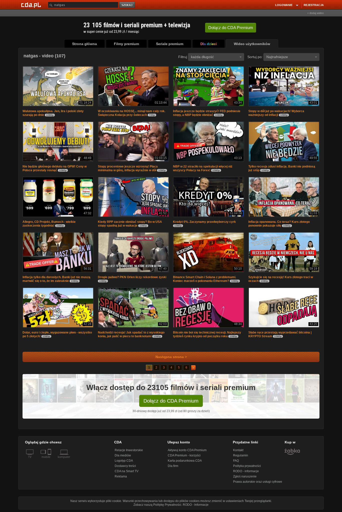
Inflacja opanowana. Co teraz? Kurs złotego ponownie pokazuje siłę (279, 223)
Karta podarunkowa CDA (185, 460)
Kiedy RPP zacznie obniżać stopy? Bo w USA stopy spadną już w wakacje (130, 223)
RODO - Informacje (196, 504)
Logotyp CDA (124, 460)
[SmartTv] (50, 460)
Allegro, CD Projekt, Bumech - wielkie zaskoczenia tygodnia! (49, 223)
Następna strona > (171, 357)
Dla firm (173, 466)
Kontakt (238, 450)
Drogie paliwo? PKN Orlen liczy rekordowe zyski (132, 277)
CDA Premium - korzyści (184, 455)
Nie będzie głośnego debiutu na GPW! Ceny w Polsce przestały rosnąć (55, 168)
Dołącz (230, 28)
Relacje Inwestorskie (129, 450)
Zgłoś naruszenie (245, 476)
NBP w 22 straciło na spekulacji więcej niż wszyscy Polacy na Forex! (202, 168)
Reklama (121, 476)
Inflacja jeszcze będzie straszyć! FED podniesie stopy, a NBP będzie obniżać (206, 113)
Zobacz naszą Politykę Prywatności (157, 504)
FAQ (236, 460)
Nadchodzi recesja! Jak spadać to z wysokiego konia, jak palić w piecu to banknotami (131, 334)
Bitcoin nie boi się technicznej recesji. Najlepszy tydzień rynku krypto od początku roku (207, 334)
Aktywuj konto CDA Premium (187, 450)
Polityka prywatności (247, 466)
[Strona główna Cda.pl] (31, 5)
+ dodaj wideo (315, 13)
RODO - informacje (246, 471)
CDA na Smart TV (126, 471)
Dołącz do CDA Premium (171, 401)
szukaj (127, 5)
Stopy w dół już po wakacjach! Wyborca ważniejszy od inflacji (276, 113)
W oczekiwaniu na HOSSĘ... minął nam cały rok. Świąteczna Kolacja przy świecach (131, 113)
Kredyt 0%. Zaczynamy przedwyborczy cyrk (204, 222)
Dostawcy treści (125, 466)
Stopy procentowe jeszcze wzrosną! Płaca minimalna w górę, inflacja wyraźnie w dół (128, 168)
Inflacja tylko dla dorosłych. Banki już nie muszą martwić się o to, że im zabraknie (56, 279)
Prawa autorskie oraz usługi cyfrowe (257, 481)
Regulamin (240, 455)
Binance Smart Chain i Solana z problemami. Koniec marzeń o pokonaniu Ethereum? (204, 279)
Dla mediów (123, 455)
